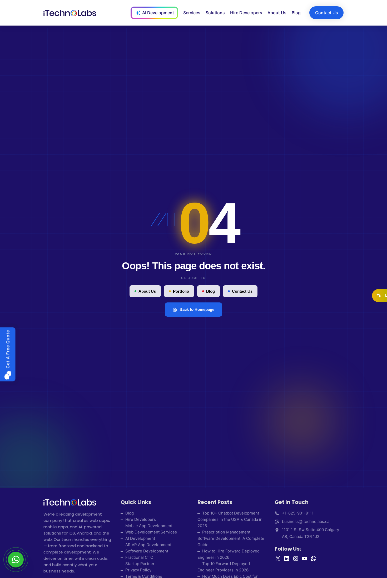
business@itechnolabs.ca (305, 521)
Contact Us (242, 291)
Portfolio (181, 291)
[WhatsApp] (16, 559)
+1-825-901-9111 (298, 513)
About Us (147, 291)
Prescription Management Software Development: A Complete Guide (230, 538)
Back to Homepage (197, 309)
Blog (210, 291)
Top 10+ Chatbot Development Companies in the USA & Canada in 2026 (229, 519)
